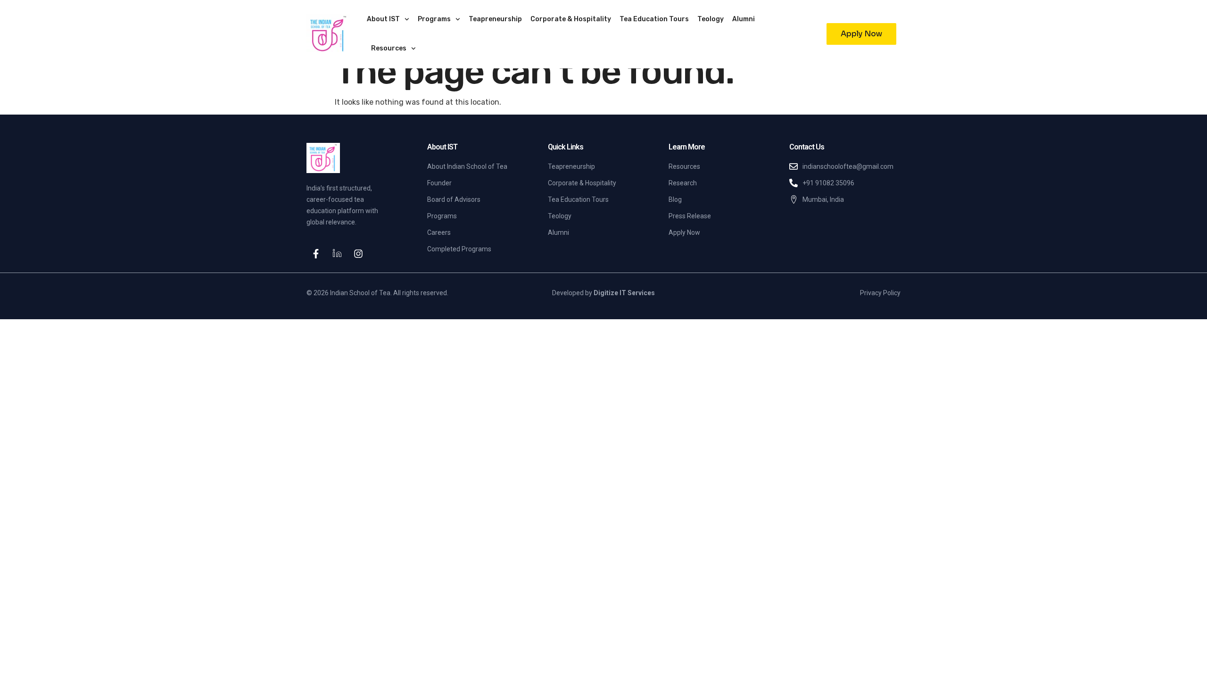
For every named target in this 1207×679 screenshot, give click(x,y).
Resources (388, 48)
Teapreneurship (495, 19)
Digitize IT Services (624, 293)
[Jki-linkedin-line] (337, 253)
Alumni (743, 19)
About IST (383, 19)
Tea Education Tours (654, 19)
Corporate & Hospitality (570, 19)
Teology (710, 19)
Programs (434, 19)
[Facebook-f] (315, 253)
